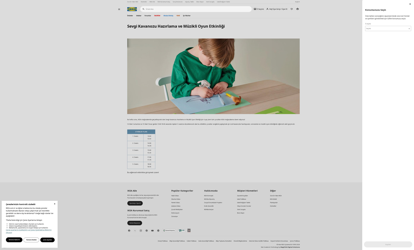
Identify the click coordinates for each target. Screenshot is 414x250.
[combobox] (388, 28)
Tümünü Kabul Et (14, 240)
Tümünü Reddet (31, 240)
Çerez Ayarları (47, 240)
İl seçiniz (368, 24)
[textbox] (388, 28)
